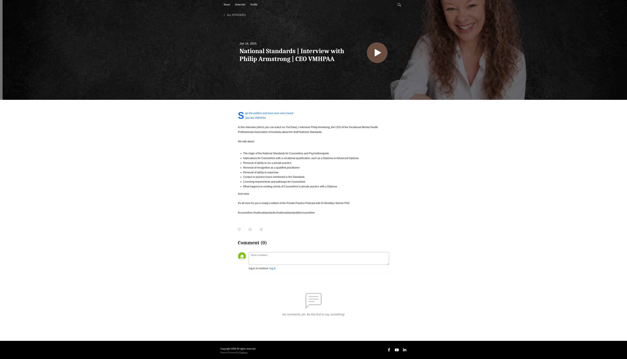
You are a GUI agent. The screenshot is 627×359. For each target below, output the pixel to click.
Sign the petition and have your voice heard (269, 113)
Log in (272, 268)
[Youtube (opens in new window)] (397, 349)
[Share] (261, 229)
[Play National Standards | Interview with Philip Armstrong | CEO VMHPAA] (377, 52)
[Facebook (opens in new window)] (389, 349)
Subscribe (240, 4)
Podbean (243, 352)
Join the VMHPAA (255, 118)
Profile (253, 4)
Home (227, 4)
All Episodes (236, 15)
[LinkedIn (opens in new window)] (405, 349)
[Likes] (239, 229)
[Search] (399, 4)
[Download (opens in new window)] (250, 229)
